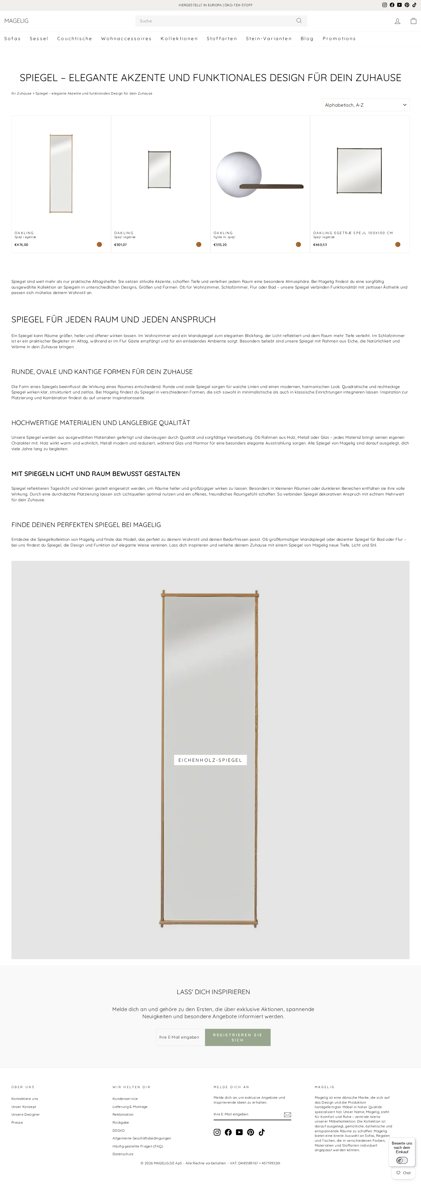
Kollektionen (179, 38)
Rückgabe (121, 1122)
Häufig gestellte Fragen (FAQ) (138, 1146)
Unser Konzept (23, 1106)
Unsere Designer (25, 1114)
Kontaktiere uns (24, 1098)
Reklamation (123, 1114)
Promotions (340, 38)
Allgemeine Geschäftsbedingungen (142, 1138)
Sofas (12, 38)
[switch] (402, 1160)
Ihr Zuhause (21, 93)
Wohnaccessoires (126, 38)
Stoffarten (222, 38)
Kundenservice (125, 1098)
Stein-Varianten (269, 38)
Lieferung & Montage (130, 1106)
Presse (17, 1122)
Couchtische (75, 38)
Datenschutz (123, 1154)
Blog (307, 38)
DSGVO (119, 1130)
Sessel (39, 38)
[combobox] (221, 21)
